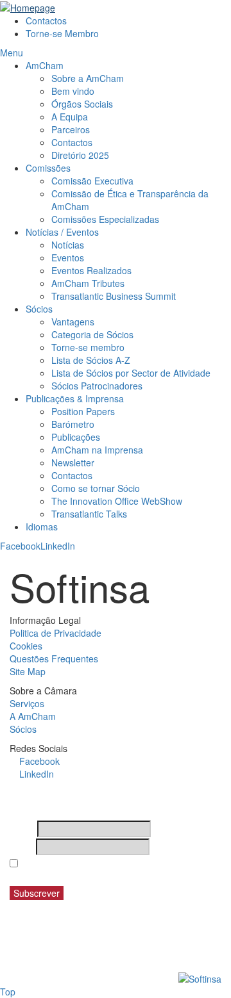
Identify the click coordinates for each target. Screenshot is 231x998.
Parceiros (70, 129)
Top (7, 991)
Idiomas (42, 526)
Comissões (48, 167)
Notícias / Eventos (62, 231)
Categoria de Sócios (92, 334)
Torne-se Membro (62, 33)
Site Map (28, 671)
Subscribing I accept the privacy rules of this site (114, 870)
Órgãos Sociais (82, 103)
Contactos (46, 20)
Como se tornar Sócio (95, 488)
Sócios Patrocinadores (96, 385)
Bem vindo (72, 91)
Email (21, 846)
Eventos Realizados (91, 270)
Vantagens (72, 321)
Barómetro (72, 424)
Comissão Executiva (92, 180)
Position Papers (83, 411)
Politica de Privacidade (55, 632)
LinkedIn (57, 545)
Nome (22, 828)
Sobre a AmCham (87, 78)
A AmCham (33, 716)
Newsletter (72, 462)
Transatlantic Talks (89, 513)
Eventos (67, 257)
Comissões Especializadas (105, 219)
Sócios (39, 308)
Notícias (67, 244)
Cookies (26, 645)
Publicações (75, 436)
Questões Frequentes (54, 658)
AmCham (45, 65)
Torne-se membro (87, 347)
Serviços (27, 703)
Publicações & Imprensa (75, 398)
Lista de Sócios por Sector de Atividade (130, 372)
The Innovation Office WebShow (116, 501)
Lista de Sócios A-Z (90, 360)
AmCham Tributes (87, 283)
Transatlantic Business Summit (113, 296)
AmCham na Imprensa (97, 449)
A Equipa (69, 116)
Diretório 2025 (80, 155)
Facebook (20, 545)
